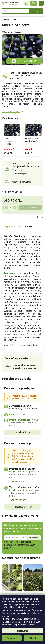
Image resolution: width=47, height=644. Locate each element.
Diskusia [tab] (28, 226)
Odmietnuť (12, 638)
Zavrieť (21, 217)
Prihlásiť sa (33, 537)
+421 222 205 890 (17, 414)
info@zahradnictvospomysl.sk (24, 420)
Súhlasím (33, 638)
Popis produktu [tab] (12, 226)
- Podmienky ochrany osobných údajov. (20, 619)
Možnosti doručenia (21, 182)
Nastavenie (22, 631)
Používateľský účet (26, 3)
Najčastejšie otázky (23, 507)
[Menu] (41, 3)
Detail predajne (22, 432)
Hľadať (36, 11)
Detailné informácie (11, 111)
